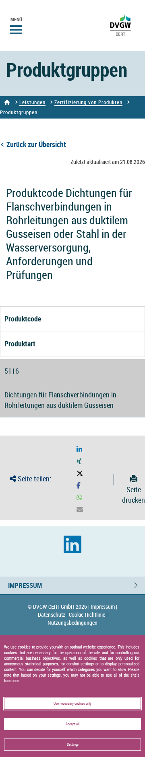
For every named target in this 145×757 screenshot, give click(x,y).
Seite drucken (133, 494)
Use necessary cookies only (72, 703)
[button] (79, 449)
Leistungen (32, 102)
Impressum (25, 585)
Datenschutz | (53, 614)
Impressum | (104, 606)
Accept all (72, 724)
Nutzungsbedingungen (72, 622)
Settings (73, 744)
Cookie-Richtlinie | (88, 614)
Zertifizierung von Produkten (88, 102)
